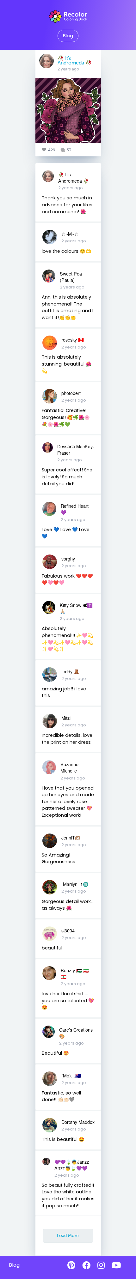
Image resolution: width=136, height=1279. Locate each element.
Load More (68, 1235)
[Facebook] (86, 1265)
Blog (68, 36)
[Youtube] (116, 1265)
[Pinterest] (71, 1265)
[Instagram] (101, 1265)
